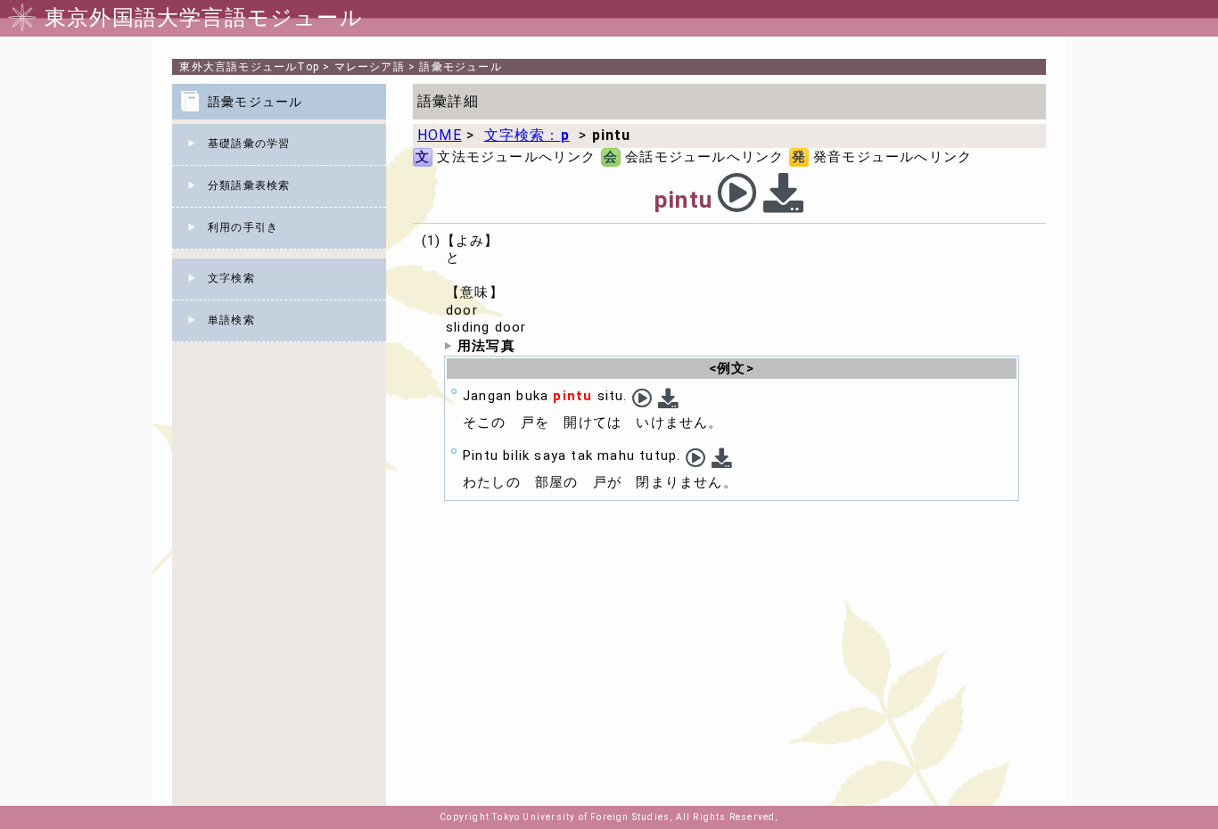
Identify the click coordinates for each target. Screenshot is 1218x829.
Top (249, 67)
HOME (439, 135)
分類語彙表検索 (249, 185)
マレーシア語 (369, 67)
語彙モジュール (460, 67)
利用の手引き (243, 227)
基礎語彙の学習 (249, 143)
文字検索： (527, 135)
